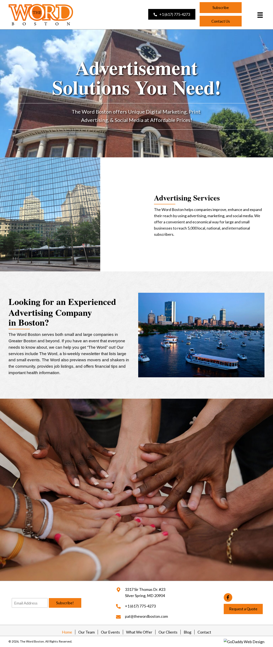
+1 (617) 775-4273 (140, 606)
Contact (204, 632)
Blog (187, 632)
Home (67, 632)
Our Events (110, 632)
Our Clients (167, 632)
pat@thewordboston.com (146, 616)
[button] (171, 14)
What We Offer (139, 632)
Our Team (86, 632)
